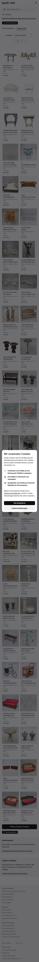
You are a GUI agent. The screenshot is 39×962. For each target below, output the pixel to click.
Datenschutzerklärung (12, 493)
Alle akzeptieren (20, 503)
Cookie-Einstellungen (19, 508)
